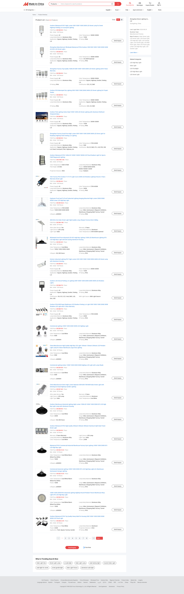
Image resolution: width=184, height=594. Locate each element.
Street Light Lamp (55, 563)
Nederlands (93, 582)
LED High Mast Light (136, 71)
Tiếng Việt (133, 582)
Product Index (125, 580)
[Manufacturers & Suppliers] (33, 4)
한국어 (104, 582)
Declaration (112, 586)
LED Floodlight (134, 68)
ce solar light (68, 563)
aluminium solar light (87, 568)
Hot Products (45, 580)
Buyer (117, 10)
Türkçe (126, 582)
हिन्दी (115, 582)
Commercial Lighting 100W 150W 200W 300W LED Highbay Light (69, 326)
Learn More (134, 52)
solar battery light (95, 563)
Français (64, 582)
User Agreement (103, 586)
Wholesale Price (95, 580)
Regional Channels (115, 580)
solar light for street (42, 568)
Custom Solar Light (109, 563)
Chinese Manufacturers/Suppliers (69, 580)
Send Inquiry (117, 40)
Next (99, 538)
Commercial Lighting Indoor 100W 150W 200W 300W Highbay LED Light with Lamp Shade (76, 365)
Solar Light (133, 65)
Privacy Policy (120, 586)
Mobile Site (133, 580)
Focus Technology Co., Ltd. (79, 586)
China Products (55, 580)
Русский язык (72, 582)
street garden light (57, 568)
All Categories (30, 10)
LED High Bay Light (135, 62)
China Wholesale (84, 580)
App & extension (137, 10)
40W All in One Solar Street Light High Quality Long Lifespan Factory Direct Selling (74, 220)
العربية (99, 582)
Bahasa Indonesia (142, 582)
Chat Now (88, 547)
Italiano (79, 582)
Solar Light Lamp (81, 563)
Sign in (159, 5)
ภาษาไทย (120, 582)
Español (50, 582)
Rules (159, 10)
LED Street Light (135, 74)
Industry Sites (104, 580)
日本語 (110, 582)
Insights (140, 580)
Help (126, 10)
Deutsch (85, 582)
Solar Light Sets (41, 563)
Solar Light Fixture (72, 568)
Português (57, 582)
